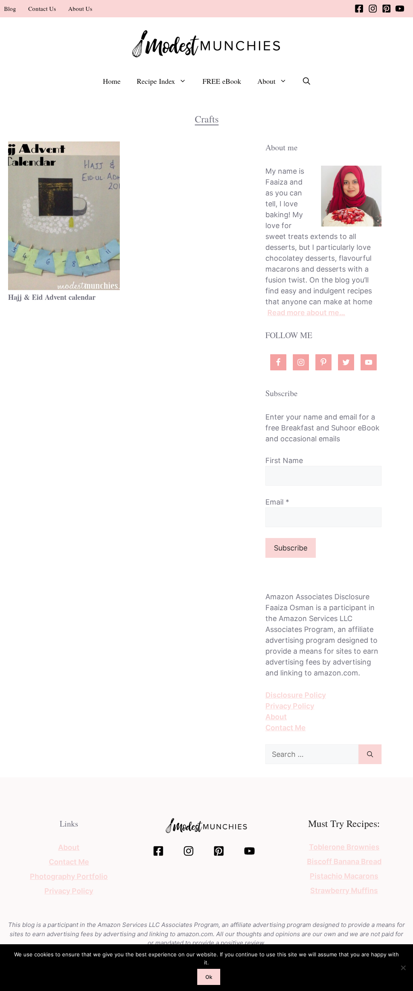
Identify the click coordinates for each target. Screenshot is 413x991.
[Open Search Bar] (306, 81)
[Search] (370, 754)
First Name (284, 460)
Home (112, 81)
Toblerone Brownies (344, 847)
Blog (10, 8)
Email (277, 502)
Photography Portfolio (69, 876)
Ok (208, 977)
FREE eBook (221, 81)
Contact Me (285, 727)
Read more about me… (306, 312)
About (266, 81)
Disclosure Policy (295, 695)
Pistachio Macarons (344, 876)
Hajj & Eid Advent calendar (52, 297)
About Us (80, 8)
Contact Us (42, 8)
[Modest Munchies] (206, 43)
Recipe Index (156, 81)
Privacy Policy (289, 706)
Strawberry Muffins (344, 890)
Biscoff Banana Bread (344, 861)
